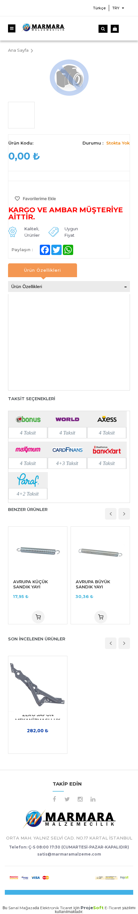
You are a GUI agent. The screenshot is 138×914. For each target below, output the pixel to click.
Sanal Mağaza (21, 907)
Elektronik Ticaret (56, 907)
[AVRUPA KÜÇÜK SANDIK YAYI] (37, 551)
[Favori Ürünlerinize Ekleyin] (35, 199)
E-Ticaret (113, 907)
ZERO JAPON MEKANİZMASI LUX (37, 717)
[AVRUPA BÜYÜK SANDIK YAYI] (100, 551)
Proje (92, 907)
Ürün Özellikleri (42, 270)
